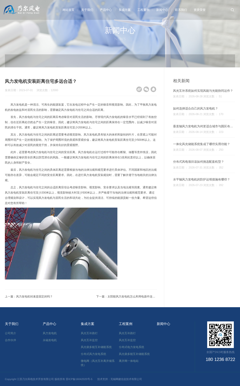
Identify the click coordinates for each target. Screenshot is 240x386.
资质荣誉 (200, 9)
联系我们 (181, 9)
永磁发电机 (50, 340)
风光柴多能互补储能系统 (96, 347)
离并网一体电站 (129, 360)
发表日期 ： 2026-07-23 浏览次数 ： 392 (198, 185)
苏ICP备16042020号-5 (80, 379)
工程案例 (143, 9)
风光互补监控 (89, 340)
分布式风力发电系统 (93, 353)
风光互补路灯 (89, 333)
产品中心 (106, 9)
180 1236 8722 (220, 359)
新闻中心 (162, 9)
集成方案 (125, 9)
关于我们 (87, 9)
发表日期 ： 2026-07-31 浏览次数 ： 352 (198, 167)
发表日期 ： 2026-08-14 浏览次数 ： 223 (198, 131)
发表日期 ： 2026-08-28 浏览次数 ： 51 (197, 96)
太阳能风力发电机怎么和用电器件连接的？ (134, 296)
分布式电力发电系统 (131, 347)
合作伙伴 (10, 340)
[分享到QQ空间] (153, 89)
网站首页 (68, 9)
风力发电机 (50, 333)
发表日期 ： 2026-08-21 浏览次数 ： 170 (198, 114)
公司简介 (10, 333)
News (120, 39)
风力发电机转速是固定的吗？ (34, 296)
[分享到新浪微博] (139, 89)
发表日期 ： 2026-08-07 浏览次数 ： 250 (198, 149)
